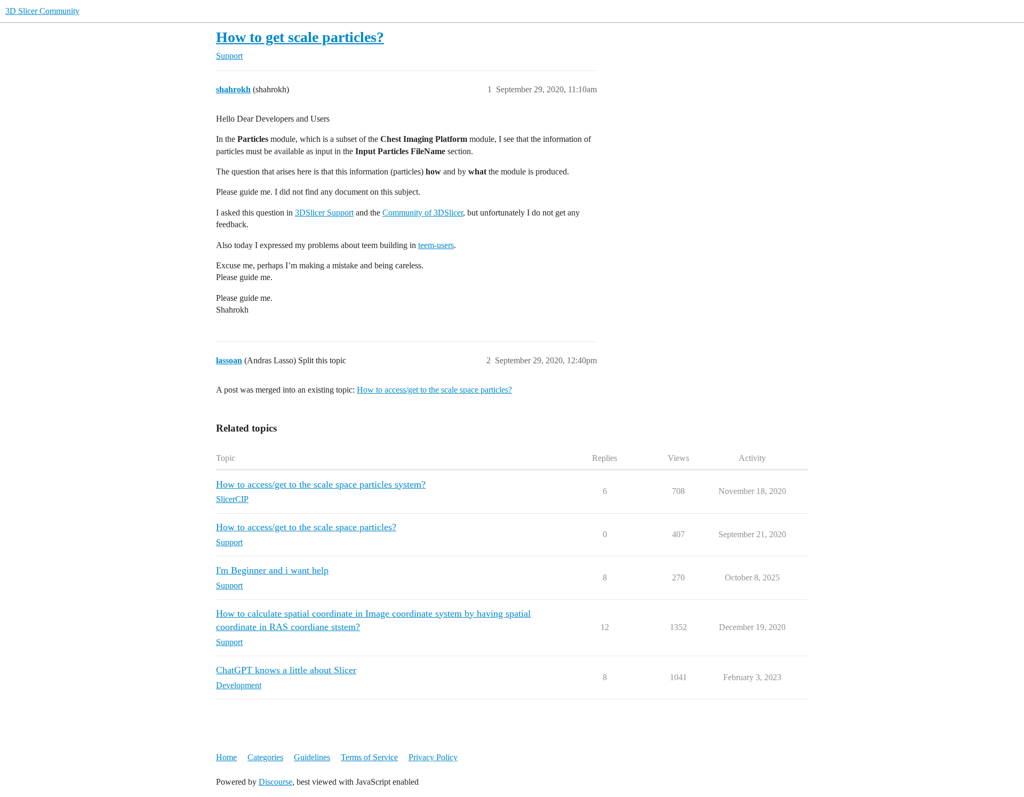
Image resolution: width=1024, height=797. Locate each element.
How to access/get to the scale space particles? (434, 389)
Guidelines (312, 757)
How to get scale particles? (300, 37)
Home (226, 757)
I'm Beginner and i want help (272, 570)
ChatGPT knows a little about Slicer (286, 670)
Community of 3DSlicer (422, 212)
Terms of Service (369, 757)
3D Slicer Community (42, 10)
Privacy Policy (433, 757)
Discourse (275, 781)
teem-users (436, 245)
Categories (265, 757)
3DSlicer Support (324, 212)
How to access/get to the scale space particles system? (321, 484)
